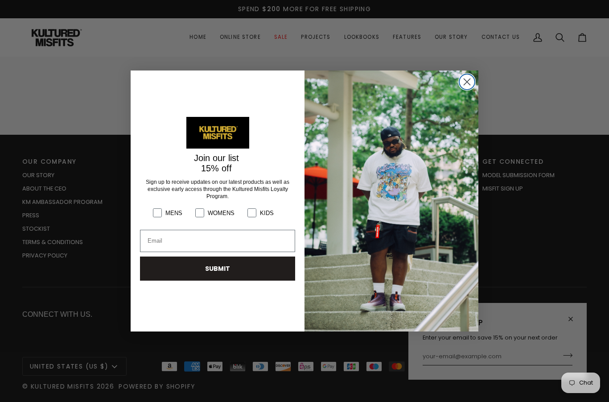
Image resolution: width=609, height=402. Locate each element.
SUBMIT (217, 268)
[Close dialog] (467, 82)
